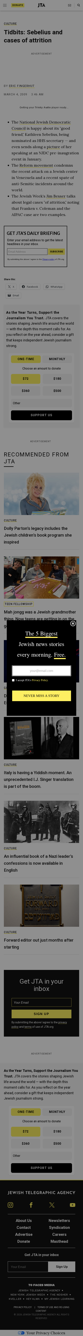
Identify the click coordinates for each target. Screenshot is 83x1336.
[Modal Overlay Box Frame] (41, 668)
